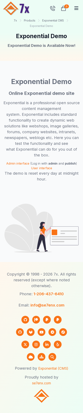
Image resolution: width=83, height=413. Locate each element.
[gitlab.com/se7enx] (31, 332)
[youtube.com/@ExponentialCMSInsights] (41, 332)
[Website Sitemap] (41, 357)
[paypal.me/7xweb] (47, 320)
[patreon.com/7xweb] (36, 320)
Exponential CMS (53, 20)
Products (29, 20)
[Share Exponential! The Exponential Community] (63, 332)
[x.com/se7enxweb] (25, 344)
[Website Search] (52, 357)
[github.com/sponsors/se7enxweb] (25, 320)
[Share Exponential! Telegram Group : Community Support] (52, 332)
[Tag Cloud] (31, 357)
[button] (62, 8)
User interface (41, 168)
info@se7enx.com (47, 305)
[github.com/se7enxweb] (20, 332)
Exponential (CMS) (53, 368)
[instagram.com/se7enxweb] (36, 344)
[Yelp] (58, 344)
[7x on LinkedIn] (47, 344)
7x (15, 20)
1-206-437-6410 (49, 294)
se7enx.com (41, 383)
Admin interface (17, 163)
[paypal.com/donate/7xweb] (58, 320)
